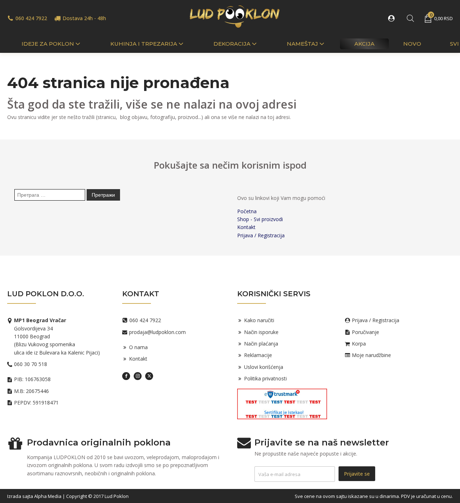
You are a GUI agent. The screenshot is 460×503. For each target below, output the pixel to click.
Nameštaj (302, 43)
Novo (412, 43)
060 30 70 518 (30, 364)
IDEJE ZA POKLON (48, 43)
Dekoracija (231, 43)
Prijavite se (357, 473)
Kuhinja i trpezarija (143, 43)
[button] (392, 18)
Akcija (364, 43)
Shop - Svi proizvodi (260, 219)
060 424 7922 (31, 18)
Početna (247, 211)
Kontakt (246, 227)
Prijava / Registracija (261, 235)
